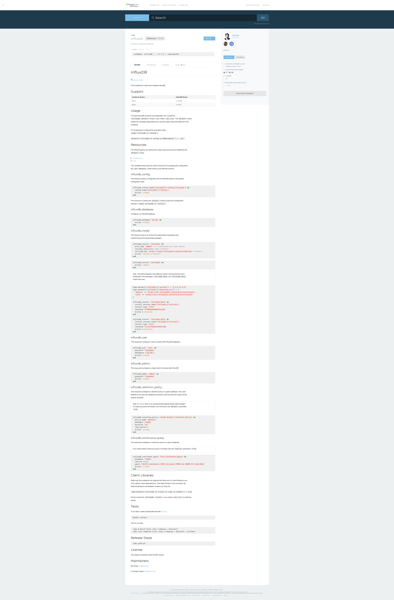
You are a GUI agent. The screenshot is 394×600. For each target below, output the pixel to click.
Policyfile (134, 49)
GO (263, 17)
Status (225, 595)
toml (134, 161)
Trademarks (136, 593)
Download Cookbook (245, 93)
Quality (180, 65)
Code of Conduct (168, 595)
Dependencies (151, 65)
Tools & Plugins (169, 5)
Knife (147, 49)
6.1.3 (153, 38)
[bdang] (232, 44)
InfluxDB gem (138, 158)
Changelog (165, 65)
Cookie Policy (206, 595)
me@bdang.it (143, 566)
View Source (229, 57)
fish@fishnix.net (150, 571)
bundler (164, 511)
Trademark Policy (216, 595)
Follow (211, 38)
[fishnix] (226, 44)
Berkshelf (141, 49)
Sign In (266, 5)
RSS (133, 35)
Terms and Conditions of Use (183, 595)
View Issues (240, 57)
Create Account (253, 5)
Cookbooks (154, 5)
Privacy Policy (196, 595)
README (137, 65)
